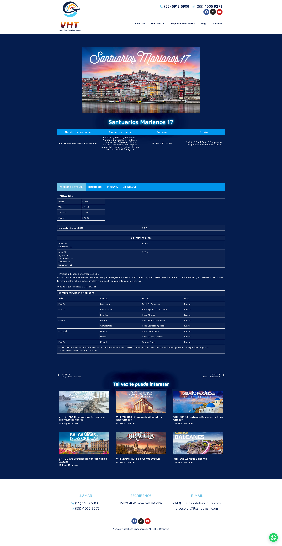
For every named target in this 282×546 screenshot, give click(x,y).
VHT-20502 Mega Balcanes (190, 458)
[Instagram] (213, 12)
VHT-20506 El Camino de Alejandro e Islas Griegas (139, 418)
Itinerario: (95, 187)
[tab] (71, 187)
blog (203, 23)
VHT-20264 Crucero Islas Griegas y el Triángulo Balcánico (82, 418)
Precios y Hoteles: (71, 187)
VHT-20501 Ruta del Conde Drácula (138, 458)
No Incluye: (130, 187)
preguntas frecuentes (182, 23)
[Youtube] (220, 12)
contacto (217, 23)
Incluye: (112, 187)
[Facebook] (206, 12)
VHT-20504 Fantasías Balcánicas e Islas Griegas (198, 418)
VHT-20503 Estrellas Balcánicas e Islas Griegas (83, 460)
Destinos (156, 23)
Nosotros (140, 23)
